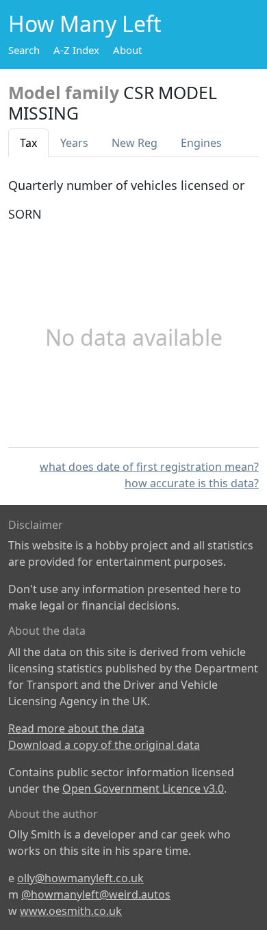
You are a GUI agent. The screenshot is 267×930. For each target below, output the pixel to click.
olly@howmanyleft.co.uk (80, 878)
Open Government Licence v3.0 (143, 788)
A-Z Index (76, 50)
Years (74, 142)
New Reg (134, 142)
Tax (28, 142)
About (127, 50)
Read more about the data (76, 728)
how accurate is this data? (192, 483)
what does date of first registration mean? (149, 466)
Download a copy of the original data (104, 744)
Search (24, 50)
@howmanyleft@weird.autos (95, 894)
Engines (201, 142)
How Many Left (85, 23)
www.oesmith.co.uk (71, 910)
